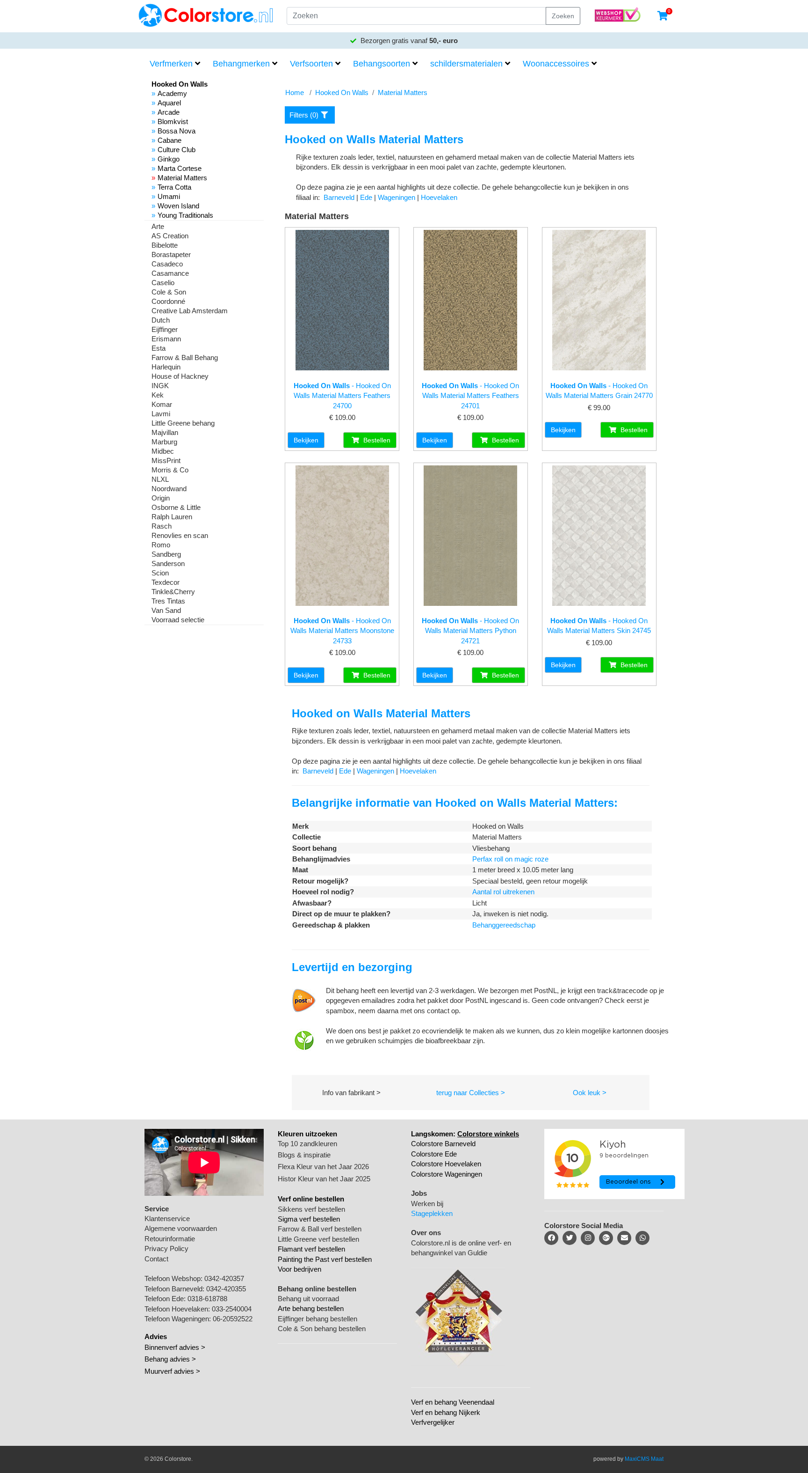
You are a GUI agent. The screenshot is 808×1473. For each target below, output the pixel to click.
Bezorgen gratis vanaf (408, 40)
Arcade (169, 112)
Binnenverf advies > (174, 1347)
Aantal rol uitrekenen (503, 892)
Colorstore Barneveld (443, 1144)
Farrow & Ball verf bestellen (319, 1229)
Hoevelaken (439, 197)
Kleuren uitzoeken (307, 1134)
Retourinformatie (169, 1239)
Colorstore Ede (434, 1154)
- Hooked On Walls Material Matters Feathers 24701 (470, 396)
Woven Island (178, 206)
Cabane (169, 140)
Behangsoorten (381, 63)
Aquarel (169, 103)
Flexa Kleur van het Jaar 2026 (323, 1167)
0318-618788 (207, 1299)
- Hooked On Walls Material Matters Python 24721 (470, 631)
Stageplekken (432, 1213)
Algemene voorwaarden (180, 1228)
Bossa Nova (176, 131)
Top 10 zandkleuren (307, 1144)
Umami (169, 196)
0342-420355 (226, 1289)
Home (294, 92)
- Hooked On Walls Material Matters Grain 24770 (599, 390)
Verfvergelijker (432, 1422)
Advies (155, 1336)
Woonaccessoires (556, 63)
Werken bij (427, 1204)
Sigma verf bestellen (309, 1219)
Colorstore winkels (488, 1134)
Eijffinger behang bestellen (317, 1319)
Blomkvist (173, 121)
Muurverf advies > (172, 1371)
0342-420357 (224, 1278)
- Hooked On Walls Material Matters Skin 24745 (599, 625)
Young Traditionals (185, 215)
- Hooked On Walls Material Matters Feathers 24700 (342, 396)
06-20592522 (232, 1319)
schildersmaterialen (466, 63)
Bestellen (375, 440)
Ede (366, 197)
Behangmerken (241, 63)
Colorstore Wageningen (446, 1174)
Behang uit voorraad (308, 1299)
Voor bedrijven (299, 1269)
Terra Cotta (174, 187)
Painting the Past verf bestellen (325, 1259)
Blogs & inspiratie (304, 1155)
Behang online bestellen (317, 1289)
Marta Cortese (180, 168)
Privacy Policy (166, 1248)
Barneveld (339, 197)
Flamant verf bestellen (311, 1249)
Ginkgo (169, 159)
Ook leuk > (589, 1093)
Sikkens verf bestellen (311, 1209)
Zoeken (563, 16)
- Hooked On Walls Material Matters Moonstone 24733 (342, 631)
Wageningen (396, 197)
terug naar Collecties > (470, 1093)
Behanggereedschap (503, 925)
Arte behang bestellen (311, 1308)
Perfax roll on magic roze (510, 859)
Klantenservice (167, 1219)
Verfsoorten (311, 63)
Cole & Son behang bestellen (322, 1329)
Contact (156, 1259)
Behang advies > (170, 1359)
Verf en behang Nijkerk (445, 1412)
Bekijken (306, 440)
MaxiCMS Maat (644, 1459)
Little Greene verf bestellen (318, 1239)
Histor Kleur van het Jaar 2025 (324, 1179)
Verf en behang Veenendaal (452, 1402)
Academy (172, 93)
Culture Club (176, 150)
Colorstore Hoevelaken (446, 1164)
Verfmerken (171, 63)
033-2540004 (232, 1309)
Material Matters (182, 178)
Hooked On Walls (341, 92)
